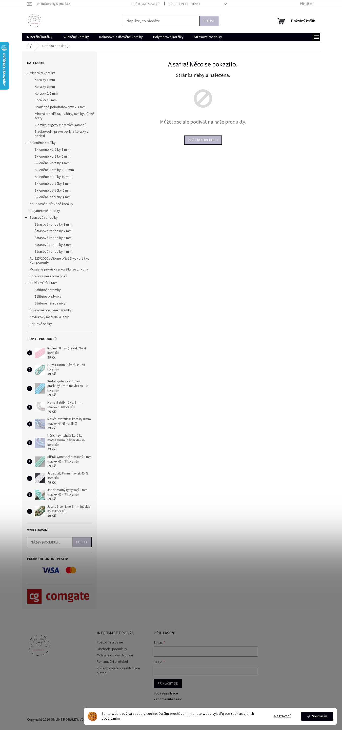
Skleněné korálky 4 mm (52, 163)
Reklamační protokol (112, 661)
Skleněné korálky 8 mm (52, 149)
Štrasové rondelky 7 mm (53, 231)
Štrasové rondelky (44, 217)
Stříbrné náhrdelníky (50, 303)
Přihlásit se (168, 683)
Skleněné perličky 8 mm (53, 183)
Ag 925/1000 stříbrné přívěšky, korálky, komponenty (59, 260)
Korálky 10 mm (46, 100)
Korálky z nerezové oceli (48, 276)
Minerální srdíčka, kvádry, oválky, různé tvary (64, 116)
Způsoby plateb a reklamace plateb (118, 671)
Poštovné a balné (145, 4)
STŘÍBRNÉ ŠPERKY (43, 283)
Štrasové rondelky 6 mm (53, 238)
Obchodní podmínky (184, 4)
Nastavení (282, 716)
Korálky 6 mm (45, 86)
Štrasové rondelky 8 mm (53, 224)
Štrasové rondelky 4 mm (53, 251)
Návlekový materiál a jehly (49, 317)
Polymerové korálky (45, 210)
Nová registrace (166, 693)
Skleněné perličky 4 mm (53, 197)
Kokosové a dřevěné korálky (51, 204)
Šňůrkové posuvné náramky (51, 310)
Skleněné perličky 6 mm (53, 190)
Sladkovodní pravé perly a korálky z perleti (62, 134)
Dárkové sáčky (41, 324)
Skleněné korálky (43, 142)
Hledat (209, 21)
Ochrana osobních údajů (115, 655)
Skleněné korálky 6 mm (52, 156)
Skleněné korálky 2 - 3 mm (54, 170)
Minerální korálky (42, 73)
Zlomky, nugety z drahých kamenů (60, 125)
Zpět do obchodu (203, 140)
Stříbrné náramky (48, 290)
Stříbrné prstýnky (48, 296)
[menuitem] (39, 37)
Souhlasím (319, 716)
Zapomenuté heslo (168, 699)
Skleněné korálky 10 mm (53, 176)
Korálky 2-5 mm (46, 93)
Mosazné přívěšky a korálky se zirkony (59, 269)
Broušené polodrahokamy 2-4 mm (60, 107)
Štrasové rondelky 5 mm (53, 244)
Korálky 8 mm (45, 79)
